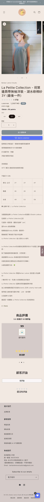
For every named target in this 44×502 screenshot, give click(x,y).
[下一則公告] (40, 2)
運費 (8, 106)
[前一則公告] (4, 2)
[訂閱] (36, 477)
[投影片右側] (26, 78)
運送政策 (26, 498)
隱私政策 (7, 429)
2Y (5, 116)
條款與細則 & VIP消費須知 (13, 443)
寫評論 (22, 381)
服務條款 (19, 498)
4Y (20, 116)
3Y (12, 116)
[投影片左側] (17, 78)
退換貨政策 (8, 438)
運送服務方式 (8, 434)
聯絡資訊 (33, 498)
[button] (4, 12)
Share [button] (6, 306)
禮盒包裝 (7, 424)
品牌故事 (7, 412)
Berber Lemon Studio (15, 494)
